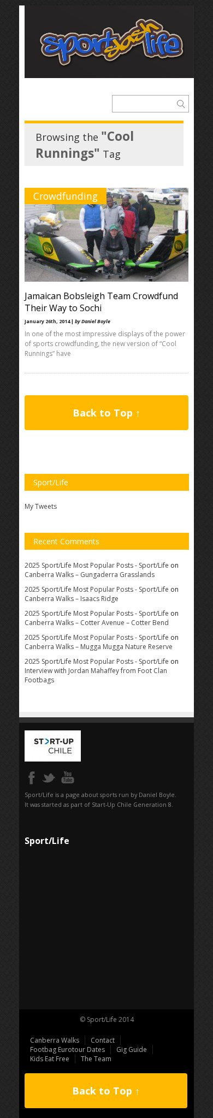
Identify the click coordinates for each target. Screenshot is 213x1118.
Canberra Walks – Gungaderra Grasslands (90, 574)
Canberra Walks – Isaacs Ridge (72, 598)
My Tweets (41, 506)
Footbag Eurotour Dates (67, 1049)
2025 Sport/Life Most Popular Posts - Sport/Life (97, 565)
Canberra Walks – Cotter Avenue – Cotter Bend (97, 622)
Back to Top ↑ (106, 412)
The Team (96, 1058)
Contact (103, 1040)
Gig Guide (131, 1049)
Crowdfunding (65, 196)
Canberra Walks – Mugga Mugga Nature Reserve (99, 646)
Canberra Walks (54, 1040)
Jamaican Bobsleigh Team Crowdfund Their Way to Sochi (101, 302)
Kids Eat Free (49, 1058)
